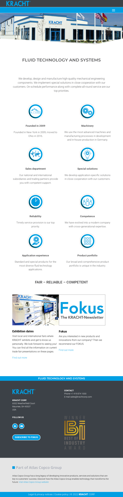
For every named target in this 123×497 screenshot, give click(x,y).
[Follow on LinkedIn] (15, 426)
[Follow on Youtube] (21, 426)
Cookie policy (61, 494)
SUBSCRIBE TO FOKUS (26, 437)
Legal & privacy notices (40, 494)
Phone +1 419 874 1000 (75, 393)
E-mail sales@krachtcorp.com (78, 397)
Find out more (19, 357)
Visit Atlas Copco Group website (34, 482)
